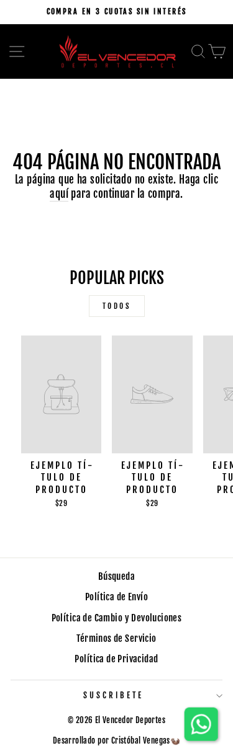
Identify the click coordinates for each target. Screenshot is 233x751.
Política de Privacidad (116, 659)
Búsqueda (116, 576)
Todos (117, 306)
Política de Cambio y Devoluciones (117, 618)
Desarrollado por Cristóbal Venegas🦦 (117, 740)
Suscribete (113, 695)
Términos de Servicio (116, 638)
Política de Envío (116, 597)
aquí (59, 193)
